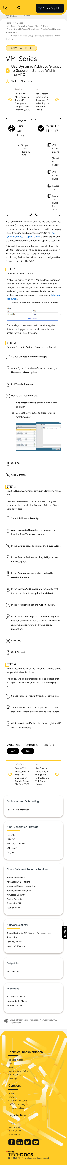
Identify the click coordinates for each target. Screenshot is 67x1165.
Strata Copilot (51, 8)
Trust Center (14, 1127)
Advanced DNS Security (19, 890)
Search (11, 1063)
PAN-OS (11, 839)
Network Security (48, 1020)
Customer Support (17, 1100)
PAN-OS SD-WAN (16, 843)
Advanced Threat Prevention (21, 886)
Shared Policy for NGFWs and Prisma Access (29, 933)
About (11, 1093)
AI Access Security (16, 895)
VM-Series (18, 23)
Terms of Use (15, 1130)
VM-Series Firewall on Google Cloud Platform (27, 26)
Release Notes (15, 1059)
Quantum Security (16, 946)
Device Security (14, 899)
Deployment (15, 1022)
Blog (10, 1067)
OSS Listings (14, 1074)
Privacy (11, 1123)
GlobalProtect (14, 971)
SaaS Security (13, 907)
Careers (12, 1097)
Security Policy (14, 941)
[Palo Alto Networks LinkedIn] (19, 1144)
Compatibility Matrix (17, 1001)
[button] (64, 932)
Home (8, 23)
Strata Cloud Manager (18, 809)
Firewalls (11, 835)
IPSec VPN (12, 937)
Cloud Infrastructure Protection (24, 1020)
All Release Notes (16, 996)
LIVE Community (16, 1104)
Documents (14, 1134)
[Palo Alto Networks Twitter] (27, 1144)
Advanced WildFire (16, 877)
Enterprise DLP (14, 903)
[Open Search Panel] (19, 8)
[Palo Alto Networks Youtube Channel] (35, 1144)
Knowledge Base (16, 1108)
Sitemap (12, 1078)
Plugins (10, 852)
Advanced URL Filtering (18, 882)
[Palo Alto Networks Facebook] (11, 1144)
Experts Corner (14, 1005)
